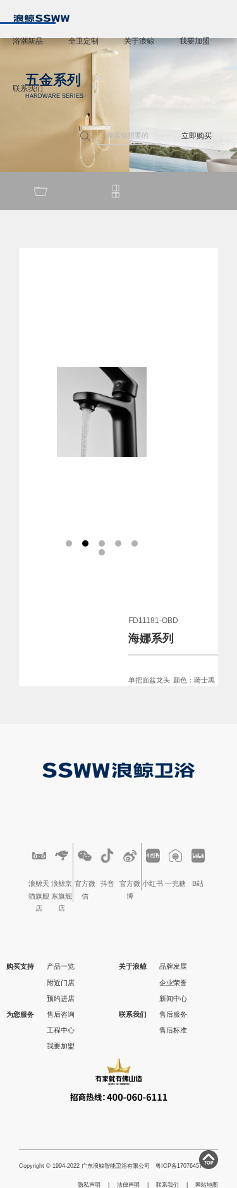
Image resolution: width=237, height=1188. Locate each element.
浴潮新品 (28, 41)
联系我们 (28, 88)
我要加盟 (194, 41)
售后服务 (173, 1014)
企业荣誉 (173, 982)
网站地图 (206, 1185)
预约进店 (61, 998)
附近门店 (61, 982)
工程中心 (61, 1030)
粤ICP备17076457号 (181, 1166)
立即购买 (196, 135)
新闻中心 (173, 998)
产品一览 (61, 966)
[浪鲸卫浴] (41, 18)
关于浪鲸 (139, 41)
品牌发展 (173, 966)
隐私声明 (89, 1185)
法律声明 (128, 1185)
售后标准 (173, 1030)
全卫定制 (83, 41)
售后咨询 (61, 1014)
